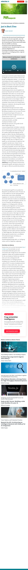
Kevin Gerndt (9, 31)
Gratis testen (20, 1)
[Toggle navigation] (5, 2)
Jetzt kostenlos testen (12, 331)
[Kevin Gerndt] (3, 31)
